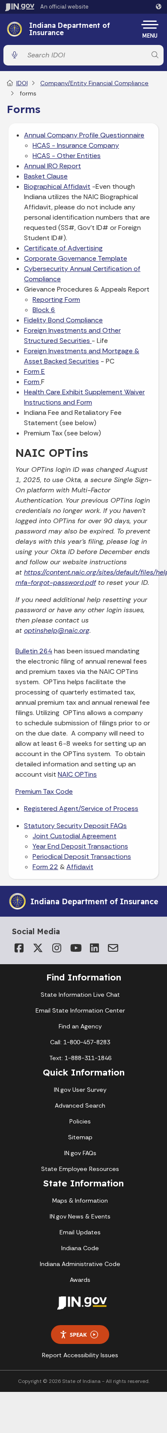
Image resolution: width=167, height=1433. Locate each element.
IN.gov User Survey (80, 1089)
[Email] (113, 948)
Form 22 (45, 866)
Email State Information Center (80, 1010)
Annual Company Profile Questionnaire (84, 135)
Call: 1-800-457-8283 (80, 1042)
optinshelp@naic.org (56, 630)
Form (32, 381)
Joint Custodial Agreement (74, 835)
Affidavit (79, 866)
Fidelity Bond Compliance (63, 320)
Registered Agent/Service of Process (81, 808)
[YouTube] (75, 948)
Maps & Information (80, 1200)
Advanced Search (80, 1105)
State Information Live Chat (80, 994)
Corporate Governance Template (75, 258)
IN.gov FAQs (80, 1153)
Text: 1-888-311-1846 (80, 1058)
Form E (34, 371)
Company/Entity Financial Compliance (94, 83)
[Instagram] (56, 948)
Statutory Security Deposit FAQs (75, 825)
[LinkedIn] (94, 948)
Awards (80, 1280)
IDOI (22, 83)
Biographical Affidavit (57, 186)
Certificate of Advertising (63, 248)
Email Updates (80, 1232)
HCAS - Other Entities (67, 155)
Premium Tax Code (44, 791)
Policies (80, 1121)
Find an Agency (80, 1026)
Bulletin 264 (33, 650)
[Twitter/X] (38, 948)
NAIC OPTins (77, 774)
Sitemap (80, 1137)
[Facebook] (19, 948)
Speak (78, 1334)
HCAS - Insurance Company (76, 145)
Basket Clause (46, 176)
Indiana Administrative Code (80, 1264)
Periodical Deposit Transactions (82, 856)
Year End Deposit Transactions (80, 846)
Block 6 (44, 309)
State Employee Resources (80, 1169)
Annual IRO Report (52, 165)
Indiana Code (80, 1248)
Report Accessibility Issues (80, 1355)
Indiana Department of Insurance (69, 29)
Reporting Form (56, 299)
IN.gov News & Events (80, 1216)
